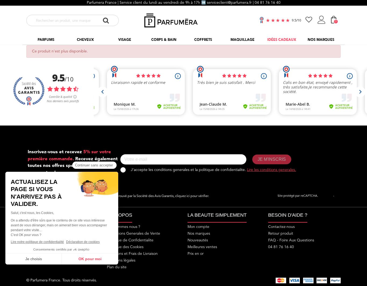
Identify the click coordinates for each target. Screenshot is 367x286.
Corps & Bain (164, 40)
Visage (124, 40)
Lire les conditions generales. (271, 170)
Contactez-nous (281, 227)
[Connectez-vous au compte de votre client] (322, 21)
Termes (340, 196)
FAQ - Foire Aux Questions (291, 240)
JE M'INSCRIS (272, 159)
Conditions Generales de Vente (133, 233)
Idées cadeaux (281, 40)
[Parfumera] (171, 20)
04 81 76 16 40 (267, 3)
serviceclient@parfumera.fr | (231, 3)
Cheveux (85, 40)
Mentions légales (121, 260)
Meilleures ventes (202, 247)
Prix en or (196, 254)
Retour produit (280, 233)
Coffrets (203, 40)
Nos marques (321, 40)
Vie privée (325, 196)
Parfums (46, 40)
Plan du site (117, 267)
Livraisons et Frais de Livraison (132, 254)
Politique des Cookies (125, 247)
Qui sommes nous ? (123, 227)
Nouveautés (198, 240)
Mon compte (198, 227)
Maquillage (242, 40)
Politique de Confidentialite (130, 240)
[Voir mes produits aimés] (309, 20)
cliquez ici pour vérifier (191, 196)
